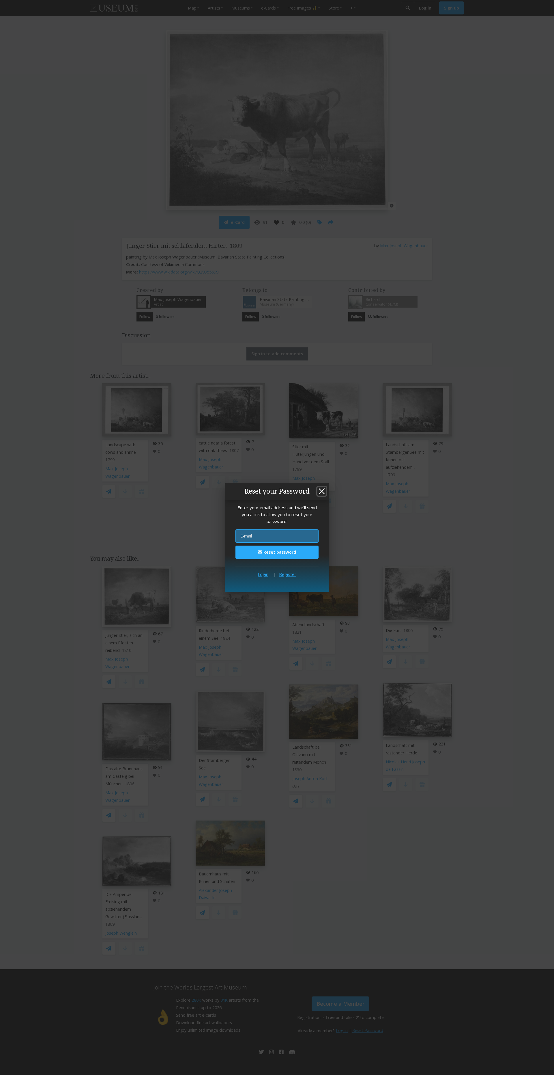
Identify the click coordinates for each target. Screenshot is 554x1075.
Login (263, 574)
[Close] (321, 491)
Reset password (279, 552)
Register (287, 574)
